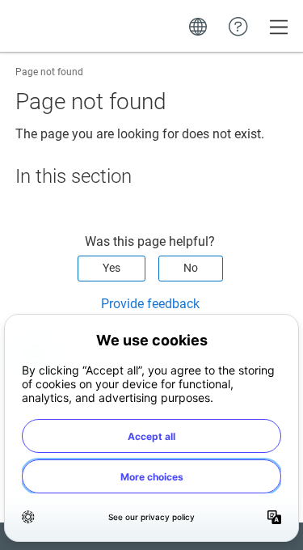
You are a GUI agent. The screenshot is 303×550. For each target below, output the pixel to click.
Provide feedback (150, 303)
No (190, 267)
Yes (111, 267)
